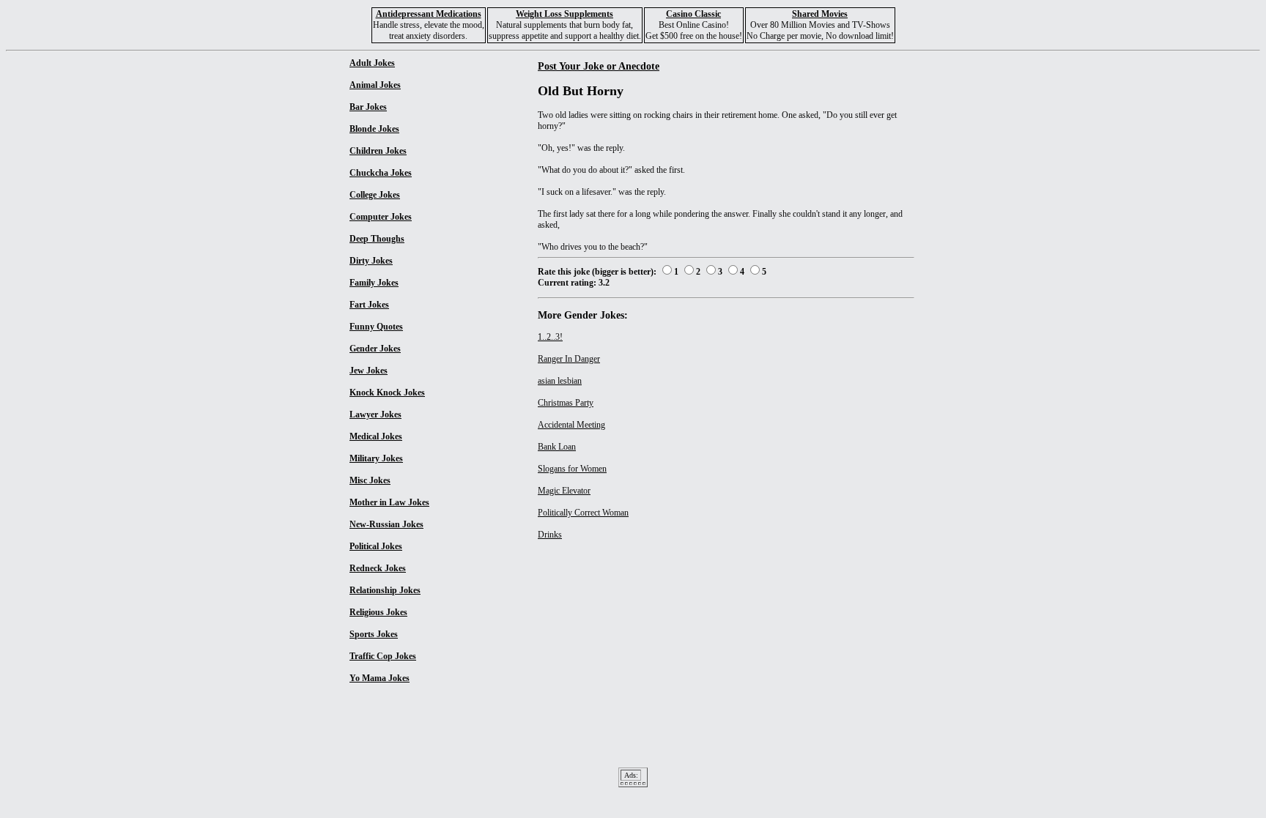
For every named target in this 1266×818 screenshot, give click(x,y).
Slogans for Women (572, 469)
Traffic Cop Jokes (382, 656)
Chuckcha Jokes (380, 173)
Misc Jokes (369, 480)
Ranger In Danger (569, 359)
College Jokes (374, 195)
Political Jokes (375, 546)
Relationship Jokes (385, 590)
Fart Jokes (369, 305)
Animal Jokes (375, 85)
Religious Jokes (378, 612)
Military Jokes (376, 458)
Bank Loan (557, 447)
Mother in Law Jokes (389, 502)
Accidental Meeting (571, 425)
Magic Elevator (564, 491)
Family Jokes (374, 283)
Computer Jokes (380, 217)
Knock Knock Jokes (387, 392)
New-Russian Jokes (386, 524)
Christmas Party (565, 403)
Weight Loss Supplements (564, 14)
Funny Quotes (376, 326)
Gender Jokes (375, 348)
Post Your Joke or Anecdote (598, 66)
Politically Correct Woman (583, 512)
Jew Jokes (368, 370)
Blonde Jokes (374, 129)
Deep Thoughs (376, 239)
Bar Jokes (368, 107)
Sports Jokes (373, 634)
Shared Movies (820, 14)
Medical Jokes (375, 436)
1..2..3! (550, 337)
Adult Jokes (372, 63)
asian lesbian (560, 381)
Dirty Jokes (371, 261)
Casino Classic (693, 14)
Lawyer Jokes (375, 414)
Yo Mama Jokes (379, 678)
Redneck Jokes (377, 568)
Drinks (550, 534)
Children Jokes (378, 151)
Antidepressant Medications (428, 14)
